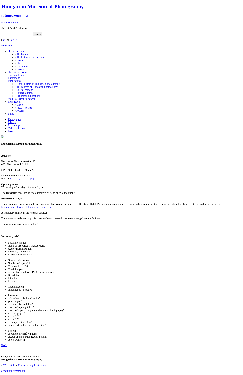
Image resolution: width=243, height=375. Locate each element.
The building (23, 54)
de (12, 39)
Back (4, 345)
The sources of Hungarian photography (37, 86)
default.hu (6, 370)
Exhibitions (14, 77)
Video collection (16, 128)
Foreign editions (25, 92)
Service (20, 69)
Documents (22, 66)
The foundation (16, 75)
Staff (19, 63)
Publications (14, 80)
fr (16, 39)
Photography (14, 119)
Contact (21, 60)
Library (12, 122)
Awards (20, 110)
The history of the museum (30, 57)
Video (20, 104)
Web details (9, 365)
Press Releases (24, 107)
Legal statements (37, 365)
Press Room (14, 101)
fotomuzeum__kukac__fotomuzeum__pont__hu (26, 207)
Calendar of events (17, 72)
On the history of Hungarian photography (38, 83)
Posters (11, 131)
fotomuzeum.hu (14, 15)
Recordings (14, 125)
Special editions (25, 89)
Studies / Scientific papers (21, 98)
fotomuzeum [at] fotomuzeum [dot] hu (23, 179)
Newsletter (7, 45)
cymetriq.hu (18, 370)
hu (3, 39)
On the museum (16, 51)
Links (11, 113)
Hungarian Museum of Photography (42, 6)
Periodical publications (28, 95)
